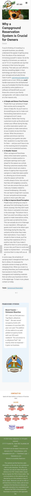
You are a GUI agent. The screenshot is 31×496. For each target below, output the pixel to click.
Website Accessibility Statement (15, 458)
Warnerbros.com (16, 456)
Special (4, 43)
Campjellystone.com (8, 453)
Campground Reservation (15, 288)
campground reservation (20, 78)
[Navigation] (26, 2)
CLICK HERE (15, 402)
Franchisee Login (22, 453)
